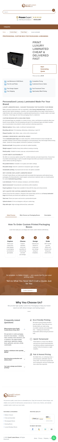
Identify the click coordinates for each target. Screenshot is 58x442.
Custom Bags (13, 32)
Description (47, 215)
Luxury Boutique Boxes (11, 427)
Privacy (40, 438)
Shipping (46, 438)
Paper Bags (24, 32)
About (35, 438)
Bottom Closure (9, 415)
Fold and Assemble (10, 418)
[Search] (53, 10)
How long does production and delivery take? (13, 359)
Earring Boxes (8, 424)
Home (4, 32)
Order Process (11, 215)
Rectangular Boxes (10, 421)
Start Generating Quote (45, 69)
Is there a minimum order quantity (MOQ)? (13, 351)
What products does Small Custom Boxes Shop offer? (12, 329)
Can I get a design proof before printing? (13, 367)
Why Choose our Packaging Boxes (30, 215)
